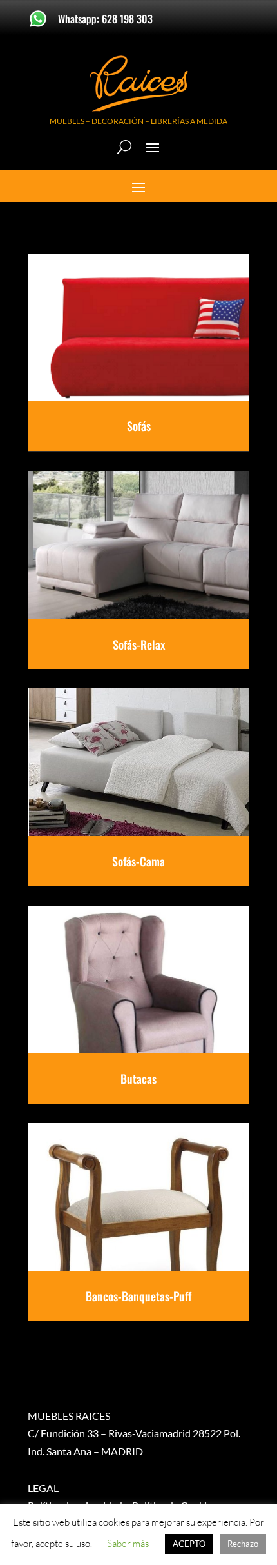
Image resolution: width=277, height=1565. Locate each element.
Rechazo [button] (242, 1544)
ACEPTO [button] (189, 1544)
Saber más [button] (128, 1543)
